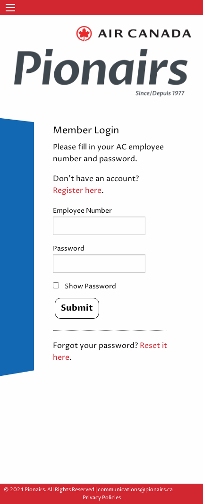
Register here (77, 190)
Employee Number (82, 210)
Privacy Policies (102, 497)
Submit (77, 308)
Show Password (90, 286)
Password (69, 248)
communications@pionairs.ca (135, 489)
